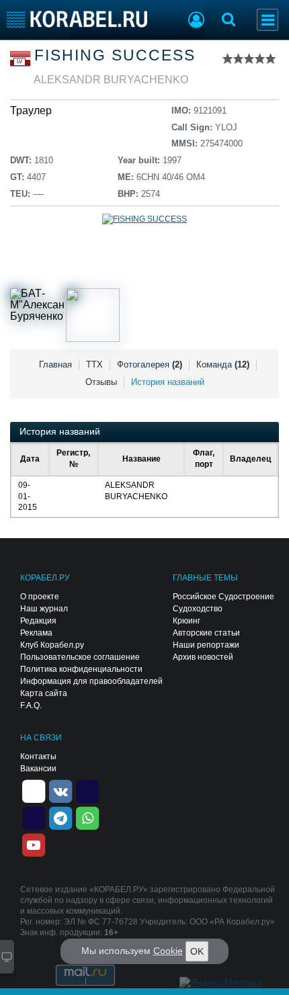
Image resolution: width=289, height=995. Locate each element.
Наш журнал (44, 608)
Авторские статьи (206, 633)
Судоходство (197, 608)
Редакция (38, 620)
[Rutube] (87, 790)
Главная (55, 364)
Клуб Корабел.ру (52, 645)
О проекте (39, 596)
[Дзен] (33, 790)
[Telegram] (60, 817)
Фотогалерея (149, 364)
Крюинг (186, 620)
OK (197, 951)
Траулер (31, 110)
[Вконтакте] (60, 790)
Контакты (38, 756)
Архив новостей (203, 657)
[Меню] (267, 20)
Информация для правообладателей (91, 681)
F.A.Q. (31, 705)
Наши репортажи (206, 645)
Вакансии (38, 768)
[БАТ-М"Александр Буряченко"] (37, 315)
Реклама (36, 633)
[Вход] (196, 21)
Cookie (168, 950)
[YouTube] (33, 843)
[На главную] (77, 19)
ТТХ (94, 364)
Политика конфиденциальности (81, 669)
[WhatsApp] (87, 817)
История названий (167, 382)
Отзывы (101, 382)
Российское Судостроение (223, 596)
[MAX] (33, 817)
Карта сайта (43, 693)
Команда (222, 364)
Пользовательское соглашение (80, 657)
